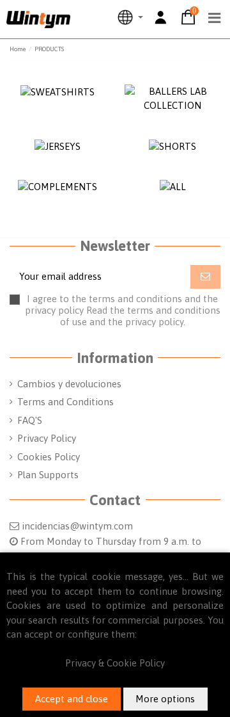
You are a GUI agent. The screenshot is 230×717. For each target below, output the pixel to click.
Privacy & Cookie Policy (115, 662)
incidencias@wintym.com (77, 525)
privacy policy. (155, 321)
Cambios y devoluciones (69, 383)
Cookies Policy (48, 456)
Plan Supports (48, 474)
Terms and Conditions (65, 401)
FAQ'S (29, 420)
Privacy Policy (46, 438)
